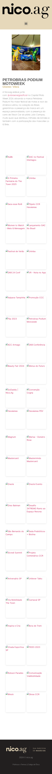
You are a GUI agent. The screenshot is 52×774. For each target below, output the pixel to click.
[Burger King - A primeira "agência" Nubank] (9, 157)
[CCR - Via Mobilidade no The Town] (15, 603)
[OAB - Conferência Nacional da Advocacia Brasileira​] (13, 272)
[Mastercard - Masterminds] (36, 461)
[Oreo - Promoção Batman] (13, 505)
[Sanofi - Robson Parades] (14, 673)
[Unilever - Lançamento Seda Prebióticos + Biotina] (36, 534)
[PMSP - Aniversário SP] (14, 578)
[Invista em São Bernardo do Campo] (15, 534)
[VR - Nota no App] (36, 272)
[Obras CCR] (33, 694)
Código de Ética (34, 764)
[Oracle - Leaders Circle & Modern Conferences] (10, 484)
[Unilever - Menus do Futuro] (36, 366)
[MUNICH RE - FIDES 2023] (33, 647)
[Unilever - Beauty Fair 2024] (15, 366)
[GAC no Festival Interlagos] (36, 160)
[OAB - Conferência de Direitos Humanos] (36, 344)
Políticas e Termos (19, 764)
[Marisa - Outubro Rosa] (36, 440)
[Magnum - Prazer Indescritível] (11, 437)
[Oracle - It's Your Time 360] (34, 484)
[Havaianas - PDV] (35, 411)
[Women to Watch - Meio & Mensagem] (15, 228)
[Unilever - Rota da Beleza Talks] (34, 578)
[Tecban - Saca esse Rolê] (14, 204)
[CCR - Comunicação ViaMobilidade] (36, 676)
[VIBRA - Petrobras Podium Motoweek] (36, 321)
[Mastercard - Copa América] (12, 458)
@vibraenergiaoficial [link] (17, 95)
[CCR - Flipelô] (36, 207)
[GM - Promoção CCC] (35, 297)
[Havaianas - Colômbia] (12, 411)
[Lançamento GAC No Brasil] (36, 228)
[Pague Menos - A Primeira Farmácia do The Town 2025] (15, 184)
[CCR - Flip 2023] (11, 318)
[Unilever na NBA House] (31, 251)
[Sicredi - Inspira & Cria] (13, 625)
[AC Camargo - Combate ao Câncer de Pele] (13, 344)
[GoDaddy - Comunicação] (15, 392)
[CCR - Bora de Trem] (34, 625)
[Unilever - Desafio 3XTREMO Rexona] (36, 511)
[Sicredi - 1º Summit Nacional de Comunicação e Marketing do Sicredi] (14, 552)
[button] (26, 23)
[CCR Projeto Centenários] (36, 555)
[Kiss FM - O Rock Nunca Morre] (31, 178)
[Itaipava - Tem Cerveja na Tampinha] (15, 297)
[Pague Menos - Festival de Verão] (15, 251)
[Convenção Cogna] (36, 392)
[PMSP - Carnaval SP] (33, 600)
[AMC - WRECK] (10, 694)
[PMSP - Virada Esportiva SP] (15, 650)
